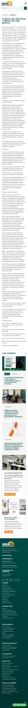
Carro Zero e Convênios (8, 677)
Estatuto (4, 598)
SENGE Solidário (6, 645)
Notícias (4, 608)
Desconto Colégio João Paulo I (10, 691)
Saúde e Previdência (7, 663)
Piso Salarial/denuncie (8, 636)
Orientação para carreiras (9, 688)
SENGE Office (5, 674)
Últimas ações (6, 626)
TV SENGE (5, 616)
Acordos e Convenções (8, 628)
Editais (4, 633)
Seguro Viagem (6, 668)
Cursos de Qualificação (8, 686)
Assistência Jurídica (7, 673)
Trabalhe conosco (7, 602)
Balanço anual (6, 596)
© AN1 (25, 702)
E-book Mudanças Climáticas (10, 614)
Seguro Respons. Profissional (10, 666)
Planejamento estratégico (9, 591)
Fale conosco (5, 601)
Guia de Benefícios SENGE (9, 679)
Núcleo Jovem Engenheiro (9, 648)
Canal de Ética (6, 593)
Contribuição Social (7, 629)
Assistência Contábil (7, 671)
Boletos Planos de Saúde (9, 656)
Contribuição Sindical (8, 631)
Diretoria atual (6, 586)
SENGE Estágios (6, 693)
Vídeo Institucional (7, 610)
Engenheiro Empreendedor (9, 647)
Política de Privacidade (8, 594)
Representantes (6, 588)
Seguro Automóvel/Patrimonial (10, 669)
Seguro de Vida (6, 665)
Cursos (7, 374)
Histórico (4, 585)
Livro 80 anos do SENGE (8, 613)
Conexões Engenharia (8, 685)
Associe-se (5, 599)
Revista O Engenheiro (8, 618)
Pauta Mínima (6, 650)
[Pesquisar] (25, 8)
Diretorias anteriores (7, 590)
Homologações (6, 637)
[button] (25, 3)
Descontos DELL (6, 676)
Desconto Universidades (8, 690)
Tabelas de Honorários (8, 634)
